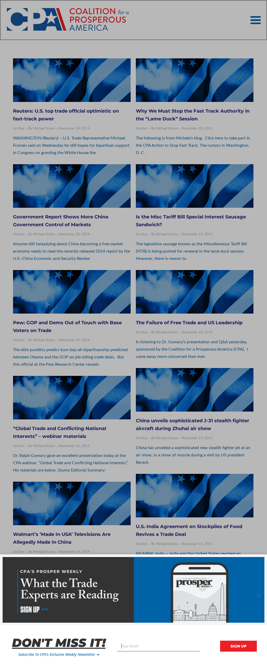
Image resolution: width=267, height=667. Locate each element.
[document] (133, 333)
